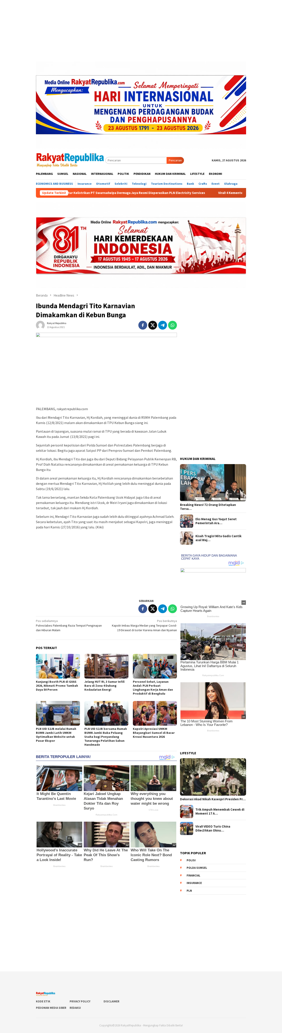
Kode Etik (43, 1001)
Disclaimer (111, 1001)
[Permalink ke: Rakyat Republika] (40, 325)
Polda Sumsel (197, 868)
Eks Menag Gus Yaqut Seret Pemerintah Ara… (216, 521)
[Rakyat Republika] (70, 160)
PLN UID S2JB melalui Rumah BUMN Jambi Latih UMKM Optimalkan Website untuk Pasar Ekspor (56, 735)
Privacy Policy (80, 1001)
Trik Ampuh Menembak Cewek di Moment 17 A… (219, 811)
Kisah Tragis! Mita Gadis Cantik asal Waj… (218, 538)
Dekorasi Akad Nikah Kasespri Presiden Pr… (213, 799)
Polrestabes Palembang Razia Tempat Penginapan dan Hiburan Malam (69, 625)
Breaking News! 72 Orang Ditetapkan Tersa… (208, 507)
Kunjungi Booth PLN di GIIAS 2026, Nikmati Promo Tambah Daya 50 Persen (57, 686)
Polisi (191, 860)
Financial (193, 875)
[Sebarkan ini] (142, 325)
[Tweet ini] (152, 325)
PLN (189, 891)
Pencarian (175, 160)
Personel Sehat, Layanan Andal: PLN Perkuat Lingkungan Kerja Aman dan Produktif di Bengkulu (153, 687)
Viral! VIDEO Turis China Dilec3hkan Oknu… (212, 828)
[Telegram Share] (162, 325)
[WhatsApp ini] (172, 325)
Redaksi (75, 1008)
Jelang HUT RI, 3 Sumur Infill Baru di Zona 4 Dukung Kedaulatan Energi (104, 686)
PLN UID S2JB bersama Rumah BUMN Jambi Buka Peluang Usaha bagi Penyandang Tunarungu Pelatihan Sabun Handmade (105, 737)
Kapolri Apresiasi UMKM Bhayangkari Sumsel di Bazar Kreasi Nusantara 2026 (154, 733)
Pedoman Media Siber (51, 1008)
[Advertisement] (141, 31)
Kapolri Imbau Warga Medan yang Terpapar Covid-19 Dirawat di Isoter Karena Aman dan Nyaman (144, 625)
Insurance (194, 883)
